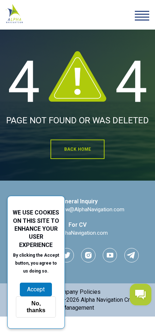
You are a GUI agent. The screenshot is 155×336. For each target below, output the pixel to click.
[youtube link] (110, 255)
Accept (36, 289)
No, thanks (36, 306)
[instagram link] (88, 255)
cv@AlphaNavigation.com (77, 233)
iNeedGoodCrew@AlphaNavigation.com (77, 209)
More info (36, 278)
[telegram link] (131, 255)
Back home (77, 149)
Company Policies (78, 291)
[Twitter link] (66, 255)
